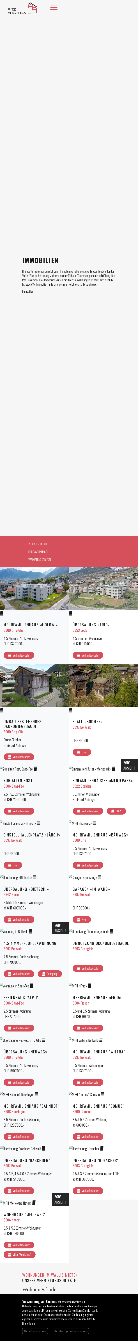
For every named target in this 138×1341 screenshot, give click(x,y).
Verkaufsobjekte (37, 544)
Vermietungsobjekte (39, 560)
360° (118, 811)
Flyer (84, 752)
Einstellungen (29, 1323)
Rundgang (52, 974)
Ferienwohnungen (38, 552)
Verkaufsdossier (21, 655)
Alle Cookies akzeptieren (35, 1331)
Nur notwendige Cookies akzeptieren (70, 1331)
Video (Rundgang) (22, 1254)
